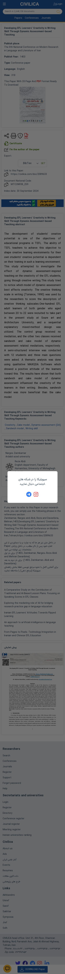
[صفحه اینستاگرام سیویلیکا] (36, 494)
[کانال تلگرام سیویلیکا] (29, 494)
